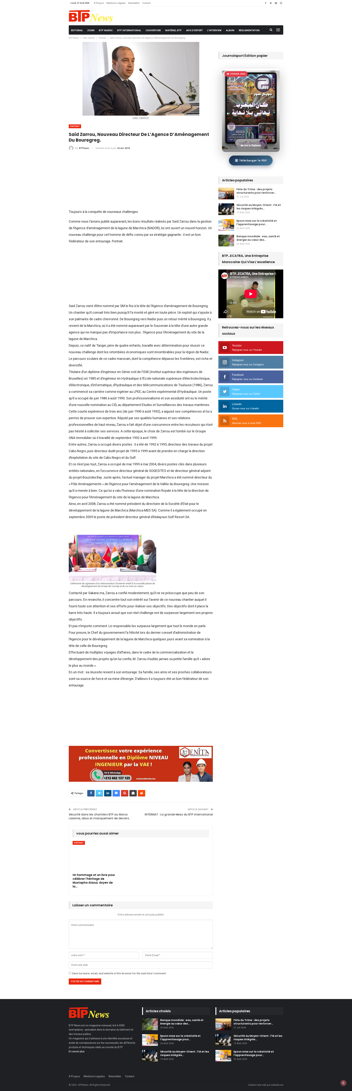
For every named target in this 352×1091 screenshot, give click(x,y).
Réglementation (249, 30)
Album (230, 30)
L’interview (214, 30)
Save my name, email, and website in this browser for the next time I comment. (119, 973)
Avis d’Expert (194, 30)
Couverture (153, 30)
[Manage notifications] (343, 1083)
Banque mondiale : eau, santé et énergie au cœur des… (258, 238)
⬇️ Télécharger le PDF (251, 160)
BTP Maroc (106, 30)
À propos (99, 3)
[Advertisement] (141, 181)
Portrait (75, 126)
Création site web (257, 1084)
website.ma (277, 1084)
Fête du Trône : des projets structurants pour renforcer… (256, 191)
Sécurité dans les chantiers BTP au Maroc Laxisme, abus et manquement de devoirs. (99, 816)
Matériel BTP (173, 30)
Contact (146, 3)
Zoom (90, 30)
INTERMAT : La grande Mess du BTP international (179, 814)
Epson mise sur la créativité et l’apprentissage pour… (256, 222)
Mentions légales (116, 3)
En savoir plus (77, 1051)
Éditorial (77, 30)
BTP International (129, 30)
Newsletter (134, 3)
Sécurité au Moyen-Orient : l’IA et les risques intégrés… (258, 206)
